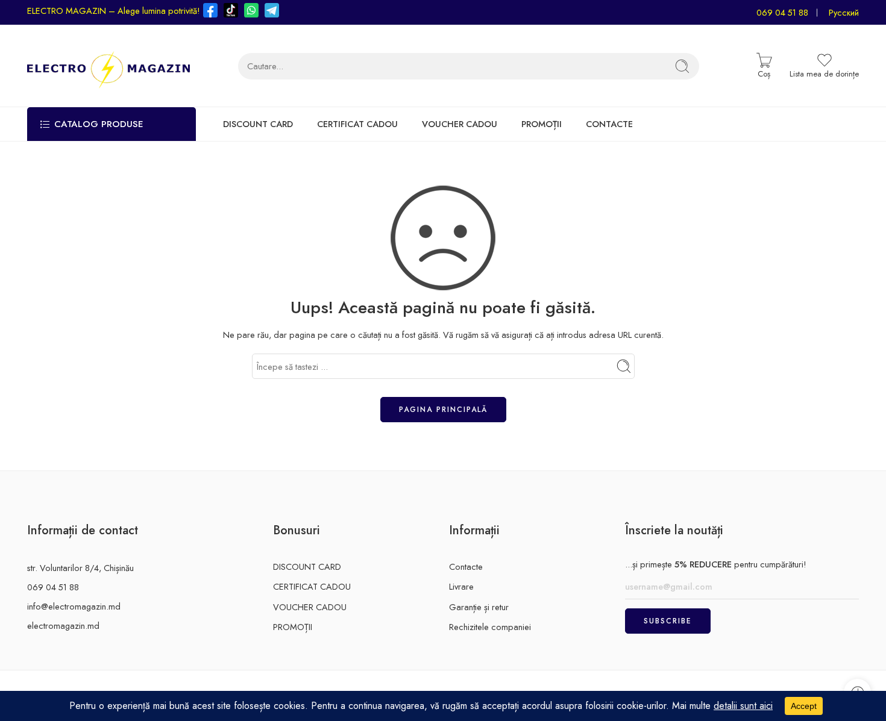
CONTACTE (609, 124)
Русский (844, 12)
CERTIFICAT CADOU (357, 124)
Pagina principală (443, 409)
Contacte (466, 566)
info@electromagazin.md (74, 606)
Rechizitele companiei (490, 626)
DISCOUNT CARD (258, 124)
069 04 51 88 (782, 12)
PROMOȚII (541, 124)
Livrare (461, 586)
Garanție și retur (479, 607)
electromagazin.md (63, 625)
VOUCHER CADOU (459, 124)
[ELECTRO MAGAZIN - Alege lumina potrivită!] (108, 66)
